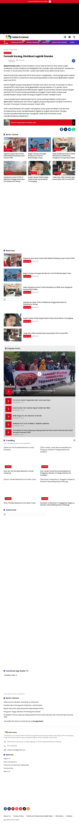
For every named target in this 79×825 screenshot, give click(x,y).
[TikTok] (24, 808)
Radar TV (7, 759)
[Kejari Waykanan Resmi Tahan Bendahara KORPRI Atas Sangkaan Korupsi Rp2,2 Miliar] (64, 144)
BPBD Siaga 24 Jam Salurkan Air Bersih (27, 416)
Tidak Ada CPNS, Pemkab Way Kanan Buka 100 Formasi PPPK (64, 178)
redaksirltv (11, 60)
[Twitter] (65, 129)
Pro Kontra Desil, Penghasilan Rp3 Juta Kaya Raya (31, 400)
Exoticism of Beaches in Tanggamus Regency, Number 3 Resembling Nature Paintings (57, 504)
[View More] (74, 440)
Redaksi (69, 816)
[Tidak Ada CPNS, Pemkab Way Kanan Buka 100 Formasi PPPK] (64, 168)
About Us (7, 771)
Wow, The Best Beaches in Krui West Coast (20, 503)
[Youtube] (20, 808)
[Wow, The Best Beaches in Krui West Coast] (21, 489)
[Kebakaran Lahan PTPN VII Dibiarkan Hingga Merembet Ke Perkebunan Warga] (15, 168)
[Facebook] (61, 129)
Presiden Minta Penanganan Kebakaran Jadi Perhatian (23, 705)
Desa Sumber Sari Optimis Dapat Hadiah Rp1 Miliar (31, 408)
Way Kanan (7, 53)
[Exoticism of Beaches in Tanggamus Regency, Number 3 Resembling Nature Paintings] (57, 489)
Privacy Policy (8, 768)
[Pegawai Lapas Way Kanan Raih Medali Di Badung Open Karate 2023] (15, 144)
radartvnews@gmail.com (16, 750)
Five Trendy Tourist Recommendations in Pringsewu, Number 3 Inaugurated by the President (55, 473)
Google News (38, 721)
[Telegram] (69, 129)
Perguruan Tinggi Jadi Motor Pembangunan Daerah (22, 712)
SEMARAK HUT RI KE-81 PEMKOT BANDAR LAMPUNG (31, 424)
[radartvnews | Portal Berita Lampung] (17, 37)
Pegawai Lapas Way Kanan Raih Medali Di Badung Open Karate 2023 (14, 156)
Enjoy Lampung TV (10, 762)
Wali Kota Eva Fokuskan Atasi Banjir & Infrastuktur (21, 702)
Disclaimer (59, 816)
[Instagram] (16, 808)
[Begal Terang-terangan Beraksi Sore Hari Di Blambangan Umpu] (39, 144)
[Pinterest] (13, 808)
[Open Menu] (69, 37)
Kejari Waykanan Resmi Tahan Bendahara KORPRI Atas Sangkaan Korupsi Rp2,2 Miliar (64, 156)
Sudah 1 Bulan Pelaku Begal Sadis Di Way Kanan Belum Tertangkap (38, 179)
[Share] (73, 61)
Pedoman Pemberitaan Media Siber (16, 765)
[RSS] (28, 808)
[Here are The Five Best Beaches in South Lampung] (21, 457)
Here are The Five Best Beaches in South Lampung (19, 472)
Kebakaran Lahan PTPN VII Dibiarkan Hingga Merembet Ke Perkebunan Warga (14, 179)
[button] (65, 37)
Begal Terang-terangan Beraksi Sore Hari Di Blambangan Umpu (37, 156)
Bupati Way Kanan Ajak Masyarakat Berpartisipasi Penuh (24, 708)
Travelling (8, 466)
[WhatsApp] (73, 129)
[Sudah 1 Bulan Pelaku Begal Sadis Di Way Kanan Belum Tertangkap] (39, 168)
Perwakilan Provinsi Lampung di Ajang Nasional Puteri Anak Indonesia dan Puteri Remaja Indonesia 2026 (43, 431)
